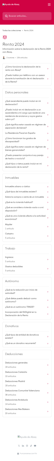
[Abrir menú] (49, 4)
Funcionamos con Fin (28, 453)
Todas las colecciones (12, 30)
